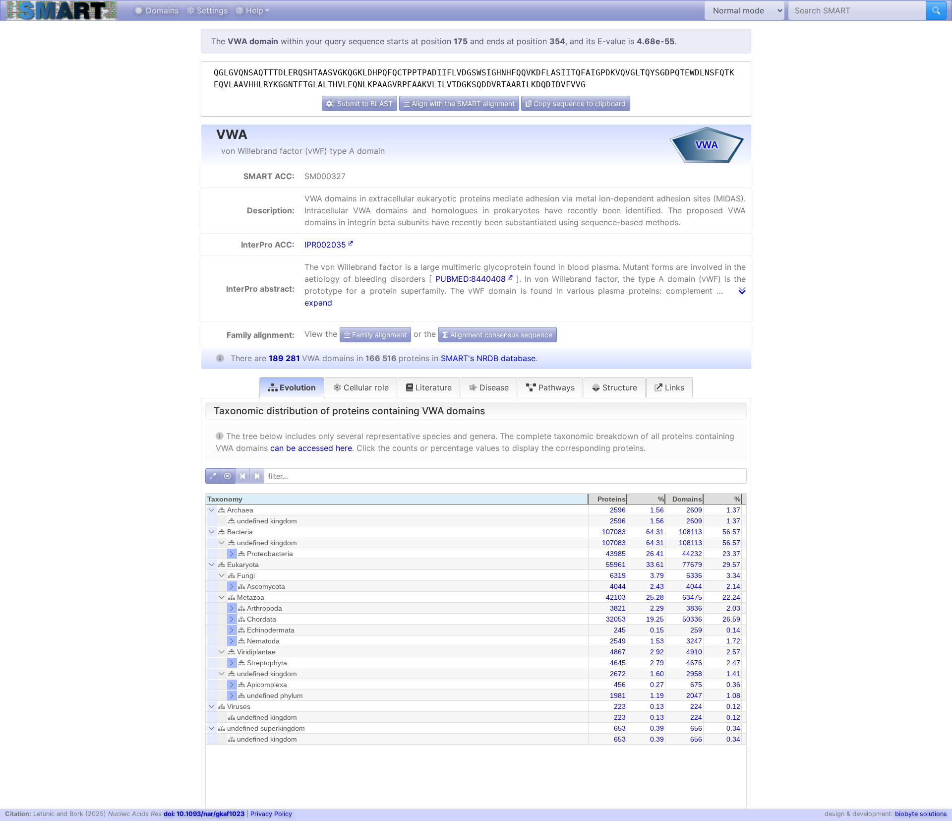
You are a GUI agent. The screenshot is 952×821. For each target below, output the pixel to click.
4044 (618, 586)
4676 (694, 663)
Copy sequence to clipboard (579, 103)
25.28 (655, 597)
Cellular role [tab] (365, 387)
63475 (692, 597)
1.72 (733, 641)
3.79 (657, 575)
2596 (618, 510)
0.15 (657, 630)
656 (696, 728)
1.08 (733, 695)
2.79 (657, 663)
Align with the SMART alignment (462, 103)
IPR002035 (325, 245)
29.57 (731, 564)
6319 (618, 575)
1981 (618, 695)
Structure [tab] (618, 387)
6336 (694, 575)
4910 (694, 652)
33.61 (655, 564)
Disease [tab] (493, 387)
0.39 (657, 728)
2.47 (733, 663)
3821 (618, 608)
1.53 (657, 641)
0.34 (733, 728)
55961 (616, 564)
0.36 (733, 685)
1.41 (733, 674)
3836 (694, 608)
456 (620, 685)
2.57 (733, 652)
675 (696, 685)
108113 (690, 532)
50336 (692, 619)
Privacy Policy (271, 814)
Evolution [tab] (297, 387)
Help (253, 10)
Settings (211, 10)
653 (620, 728)
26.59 (731, 619)
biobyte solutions (921, 814)
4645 (618, 663)
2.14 (733, 586)
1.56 (657, 510)
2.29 (657, 608)
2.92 (657, 652)
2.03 (733, 608)
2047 (694, 695)
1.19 (657, 695)
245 (620, 630)
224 (696, 706)
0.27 (657, 685)
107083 (614, 532)
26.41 (655, 554)
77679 (692, 564)
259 (696, 630)
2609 (694, 510)
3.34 (733, 575)
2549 (618, 641)
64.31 (655, 532)
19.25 (655, 619)
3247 (694, 641)
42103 (616, 597)
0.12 (733, 706)
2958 (694, 674)
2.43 (657, 586)
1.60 (657, 674)
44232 (692, 554)
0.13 (657, 706)
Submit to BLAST (364, 103)
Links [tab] (673, 387)
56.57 (731, 532)
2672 (618, 674)
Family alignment (378, 334)
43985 (616, 554)
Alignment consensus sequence (500, 334)
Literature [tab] (432, 387)
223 (620, 706)
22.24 (731, 597)
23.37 (731, 554)
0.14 (733, 630)
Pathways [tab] (555, 387)
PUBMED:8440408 (470, 279)
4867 (618, 652)
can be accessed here (311, 448)
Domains (160, 10)
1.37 (733, 510)
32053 (616, 619)
